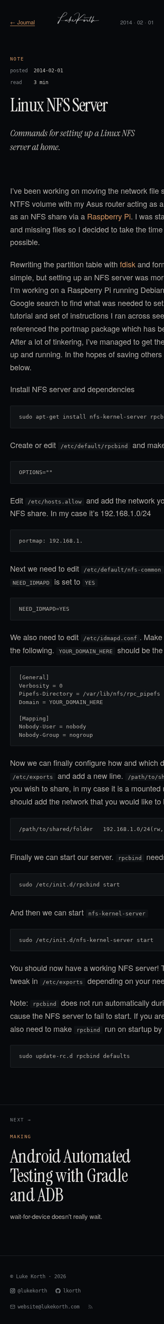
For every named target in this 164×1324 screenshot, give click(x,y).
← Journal (22, 22)
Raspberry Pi (109, 216)
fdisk (127, 263)
